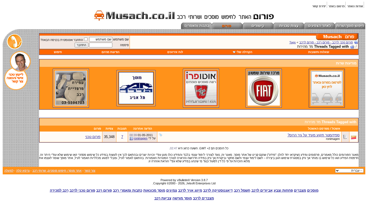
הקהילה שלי (244, 52)
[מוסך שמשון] (264, 104)
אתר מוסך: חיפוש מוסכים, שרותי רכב (57, 170)
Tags (292, 42)
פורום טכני (92, 137)
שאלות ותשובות (318, 52)
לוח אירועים (175, 52)
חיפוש (58, 52)
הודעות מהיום (110, 52)
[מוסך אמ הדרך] (136, 103)
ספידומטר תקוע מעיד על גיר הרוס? (313, 135)
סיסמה (124, 45)
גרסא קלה (23, 170)
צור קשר (89, 170)
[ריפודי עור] (71, 104)
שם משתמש (121, 39)
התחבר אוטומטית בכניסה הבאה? (61, 40)
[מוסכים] (327, 104)
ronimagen (333, 138)
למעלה (8, 170)
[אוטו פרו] (201, 104)
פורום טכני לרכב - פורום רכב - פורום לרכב (326, 42)
